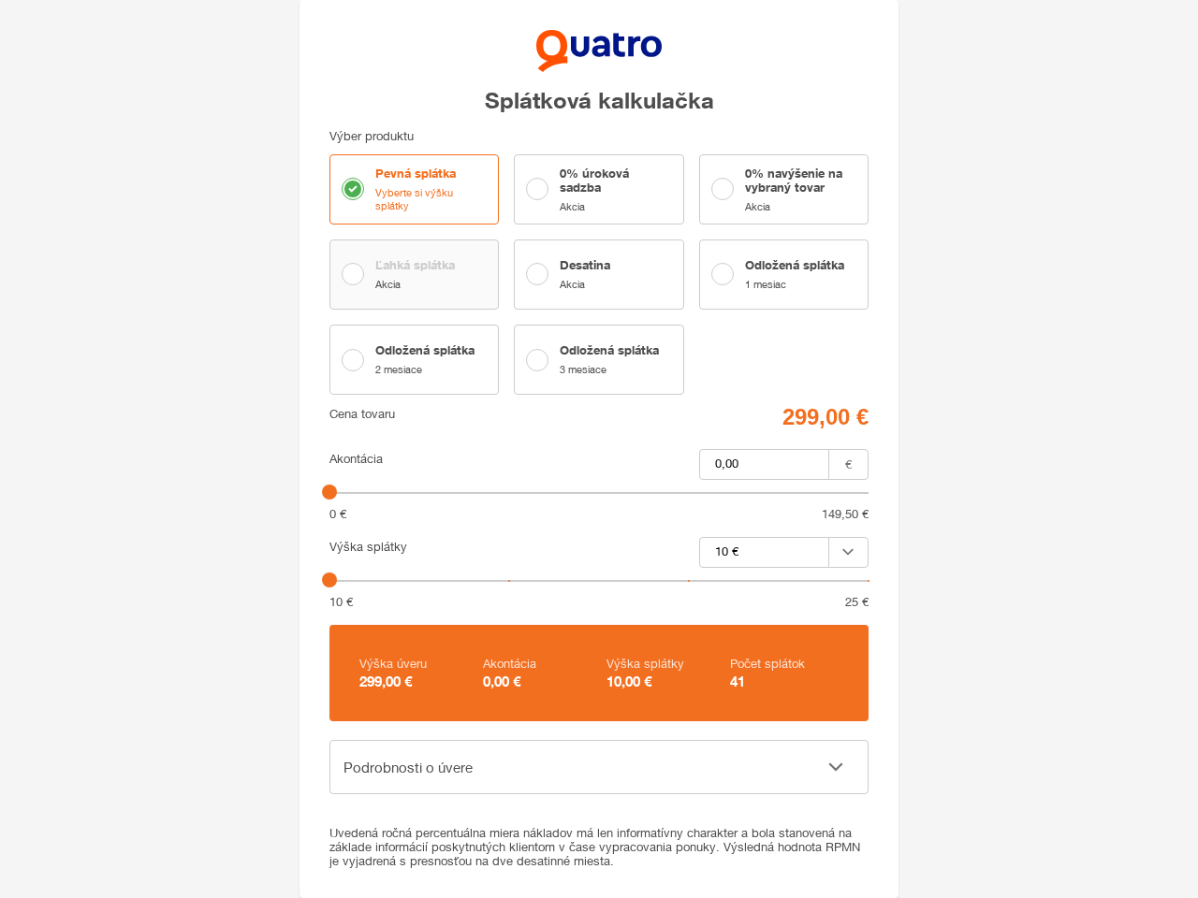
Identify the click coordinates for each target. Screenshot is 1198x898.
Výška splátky (368, 547)
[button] (599, 767)
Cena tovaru (362, 414)
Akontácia (356, 459)
